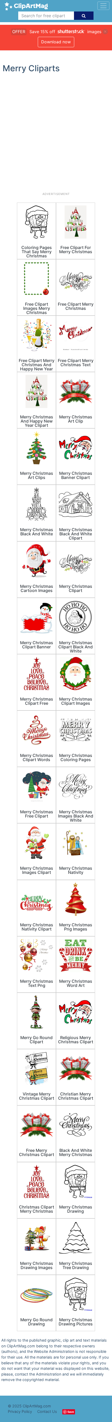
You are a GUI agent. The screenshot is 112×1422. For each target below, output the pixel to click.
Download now (56, 41)
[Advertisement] (56, 135)
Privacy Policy (20, 1411)
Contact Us (47, 1411)
